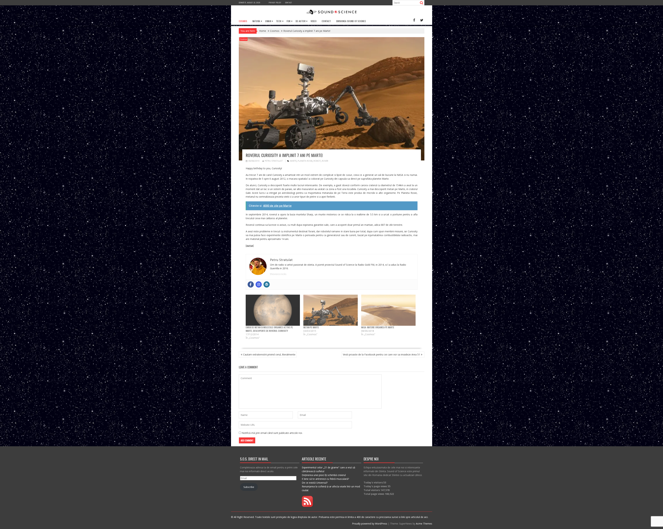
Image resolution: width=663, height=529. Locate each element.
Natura (256, 21)
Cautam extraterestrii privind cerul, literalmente (269, 354)
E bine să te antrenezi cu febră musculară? (325, 478)
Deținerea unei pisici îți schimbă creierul (324, 475)
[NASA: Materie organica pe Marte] (388, 310)
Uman (268, 21)
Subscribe (248, 487)
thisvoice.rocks (278, 274)
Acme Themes (424, 523)
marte (293, 160)
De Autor (300, 21)
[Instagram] (259, 284)
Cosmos (243, 21)
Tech (278, 21)
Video (313, 21)
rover (325, 160)
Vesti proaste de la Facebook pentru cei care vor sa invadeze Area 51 (381, 354)
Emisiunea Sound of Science (351, 21)
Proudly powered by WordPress (369, 523)
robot (317, 160)
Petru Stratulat (274, 160)
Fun (288, 21)
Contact (288, 2)
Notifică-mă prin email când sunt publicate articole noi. (272, 433)
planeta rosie (305, 160)
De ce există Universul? (315, 482)
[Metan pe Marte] (330, 310)
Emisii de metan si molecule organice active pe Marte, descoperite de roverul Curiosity (269, 328)
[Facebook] (251, 284)
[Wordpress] (266, 284)
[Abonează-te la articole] (307, 506)
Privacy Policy (275, 2)
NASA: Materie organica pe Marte (377, 327)
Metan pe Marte (311, 327)
